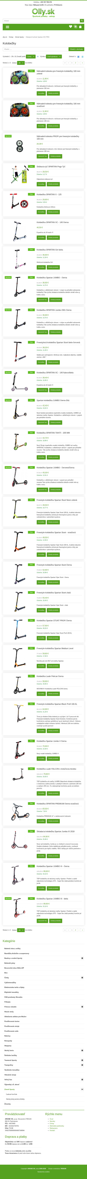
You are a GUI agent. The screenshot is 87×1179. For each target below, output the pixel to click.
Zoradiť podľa (21, 56)
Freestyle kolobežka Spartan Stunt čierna (54, 565)
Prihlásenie (58, 5)
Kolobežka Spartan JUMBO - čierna (52, 277)
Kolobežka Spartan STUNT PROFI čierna (54, 620)
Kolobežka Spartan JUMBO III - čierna (53, 866)
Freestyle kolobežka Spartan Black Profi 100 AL (57, 704)
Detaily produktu (53, 93)
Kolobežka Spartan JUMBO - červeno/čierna (55, 467)
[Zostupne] (38, 56)
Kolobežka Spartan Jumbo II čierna (51, 741)
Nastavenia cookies (43, 1172)
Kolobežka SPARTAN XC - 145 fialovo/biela (55, 372)
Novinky (52, 1121)
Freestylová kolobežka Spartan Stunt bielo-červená (58, 342)
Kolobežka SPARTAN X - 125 (49, 194)
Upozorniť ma (42, 156)
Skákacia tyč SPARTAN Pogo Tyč (51, 166)
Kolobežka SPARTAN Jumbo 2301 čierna (54, 310)
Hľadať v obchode (76, 49)
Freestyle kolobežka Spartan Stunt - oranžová (56, 532)
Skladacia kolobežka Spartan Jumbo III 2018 (55, 831)
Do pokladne (49, 5)
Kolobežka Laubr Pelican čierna (50, 676)
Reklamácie (53, 1128)
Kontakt (52, 1130)
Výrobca (43, 56)
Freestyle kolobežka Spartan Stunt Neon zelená (57, 500)
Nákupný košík (38, 5)
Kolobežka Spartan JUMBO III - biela (52, 899)
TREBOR (63, 1168)
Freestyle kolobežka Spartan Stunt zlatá (54, 592)
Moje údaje (28, 5)
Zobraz (14, 63)
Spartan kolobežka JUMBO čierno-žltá (53, 400)
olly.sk (5, 37)
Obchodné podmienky (57, 1126)
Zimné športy (19, 37)
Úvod (51, 1119)
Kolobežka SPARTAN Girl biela (50, 250)
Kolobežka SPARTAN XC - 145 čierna (53, 222)
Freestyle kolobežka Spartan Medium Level (55, 648)
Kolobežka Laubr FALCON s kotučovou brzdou (56, 769)
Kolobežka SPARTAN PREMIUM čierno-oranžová (58, 804)
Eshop (11, 37)
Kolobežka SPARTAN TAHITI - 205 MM (53, 433)
